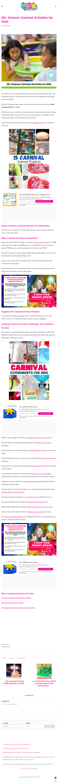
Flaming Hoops (33, 497)
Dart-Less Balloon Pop (38, 466)
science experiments (21, 658)
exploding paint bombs (34, 438)
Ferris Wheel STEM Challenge (14, 517)
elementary (11, 658)
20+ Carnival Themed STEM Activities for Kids (16, 598)
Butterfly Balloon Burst (35, 502)
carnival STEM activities (36, 123)
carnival (4, 658)
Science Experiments (6, 25)
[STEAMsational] (29, 6)
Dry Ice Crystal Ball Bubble (42, 474)
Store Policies (33, 769)
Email (28, 723)
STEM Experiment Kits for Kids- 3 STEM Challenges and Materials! (21, 752)
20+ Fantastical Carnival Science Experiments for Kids (18, 608)
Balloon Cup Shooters (35, 512)
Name (5, 723)
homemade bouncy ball (36, 450)
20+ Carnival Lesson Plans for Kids (12, 603)
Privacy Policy (25, 769)
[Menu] (2, 6)
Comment (5, 701)
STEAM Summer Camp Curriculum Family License (17, 744)
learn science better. (42, 242)
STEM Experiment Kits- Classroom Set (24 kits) (16, 748)
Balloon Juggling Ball (32, 481)
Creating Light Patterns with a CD (37, 507)
